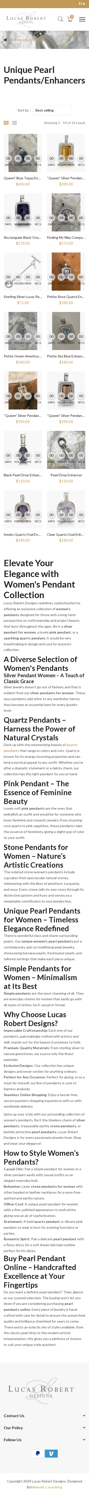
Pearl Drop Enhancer (66, 475)
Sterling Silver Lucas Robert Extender (32, 297)
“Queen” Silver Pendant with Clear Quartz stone (41, 415)
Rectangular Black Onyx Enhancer (30, 237)
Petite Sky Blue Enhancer (66, 356)
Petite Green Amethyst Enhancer (30, 356)
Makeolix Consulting (46, 1487)
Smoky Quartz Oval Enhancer (26, 534)
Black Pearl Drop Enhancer (24, 475)
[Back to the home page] (5, 40)
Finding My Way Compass (66, 237)
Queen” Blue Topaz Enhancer (26, 178)
